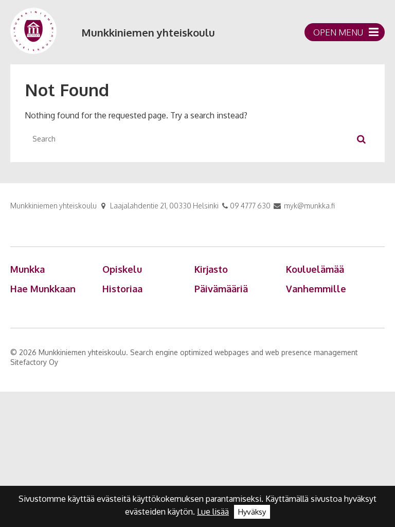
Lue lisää (213, 511)
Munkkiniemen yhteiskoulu (148, 32)
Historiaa (122, 288)
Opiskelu (122, 269)
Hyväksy (252, 512)
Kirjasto (211, 269)
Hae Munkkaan (43, 288)
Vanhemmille (316, 288)
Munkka (27, 269)
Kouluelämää (315, 269)
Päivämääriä (221, 288)
